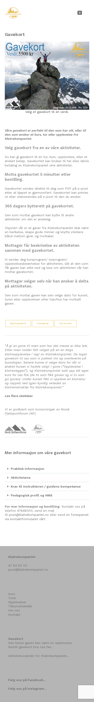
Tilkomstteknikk (20, 606)
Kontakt (14, 614)
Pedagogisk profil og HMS (31, 495)
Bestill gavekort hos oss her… (31, 647)
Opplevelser (17, 602)
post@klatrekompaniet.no (29, 514)
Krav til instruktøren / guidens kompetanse (46, 486)
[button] (10, 80)
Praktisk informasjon (27, 469)
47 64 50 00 (17, 565)
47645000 (25, 510)
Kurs (11, 594)
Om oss (14, 610)
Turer (12, 598)
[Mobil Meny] (86, 12)
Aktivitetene (21, 477)
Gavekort (15, 639)
